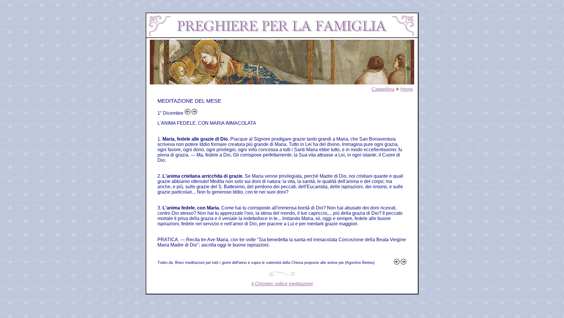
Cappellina (383, 89)
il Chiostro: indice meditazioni (282, 283)
